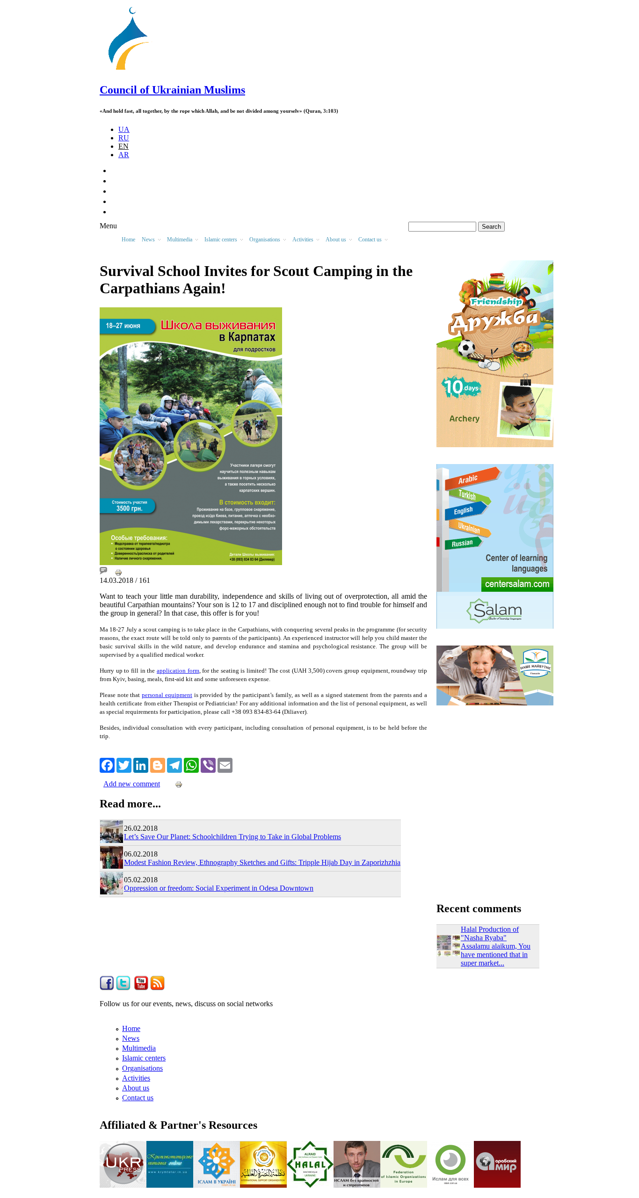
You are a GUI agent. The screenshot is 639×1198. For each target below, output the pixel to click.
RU (123, 138)
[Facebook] (107, 764)
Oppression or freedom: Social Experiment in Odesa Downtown (218, 888)
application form (178, 670)
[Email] (225, 764)
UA (124, 129)
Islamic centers (144, 1058)
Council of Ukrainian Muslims (172, 90)
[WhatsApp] (191, 764)
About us (135, 1088)
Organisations (142, 1068)
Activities (136, 1078)
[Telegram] (174, 764)
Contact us (137, 1098)
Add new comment (131, 784)
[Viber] (208, 764)
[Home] (133, 70)
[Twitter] (123, 764)
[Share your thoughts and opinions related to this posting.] (103, 572)
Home (128, 239)
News (130, 1038)
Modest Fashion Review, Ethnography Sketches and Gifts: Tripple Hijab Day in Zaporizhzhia (262, 862)
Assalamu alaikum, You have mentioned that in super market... (495, 954)
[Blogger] (157, 764)
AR (123, 155)
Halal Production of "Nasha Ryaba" (490, 933)
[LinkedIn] (140, 764)
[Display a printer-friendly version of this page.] (118, 572)
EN (123, 146)
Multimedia (139, 1048)
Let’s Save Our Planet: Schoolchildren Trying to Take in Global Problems (232, 837)
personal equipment (167, 694)
